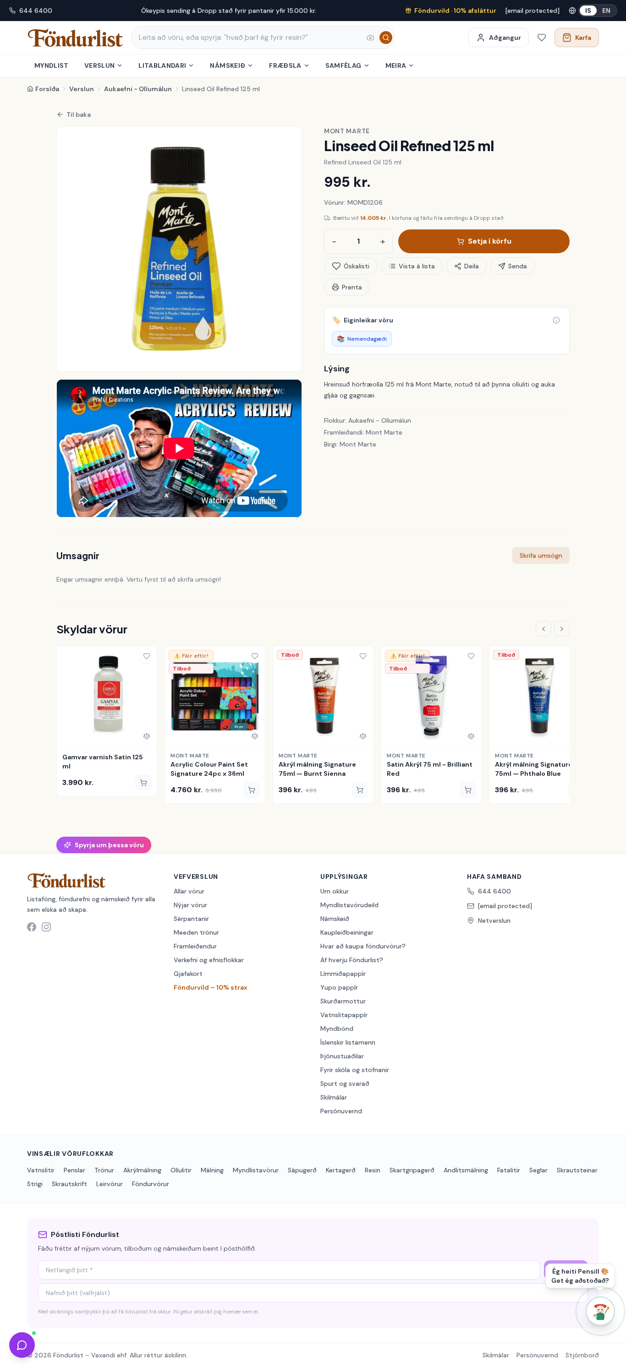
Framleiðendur (195, 946)
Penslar (74, 1170)
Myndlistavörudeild (349, 905)
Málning (212, 1170)
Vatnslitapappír (344, 1015)
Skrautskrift (69, 1184)
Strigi (35, 1184)
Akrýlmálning (142, 1170)
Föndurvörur (150, 1184)
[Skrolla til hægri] (562, 629)
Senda (517, 266)
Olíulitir (181, 1170)
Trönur (104, 1170)
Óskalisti (356, 266)
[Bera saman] (146, 736)
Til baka (78, 114)
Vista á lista (417, 266)
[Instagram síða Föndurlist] (46, 926)
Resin (372, 1170)
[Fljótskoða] (66, 736)
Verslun (99, 65)
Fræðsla (285, 65)
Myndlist (51, 65)
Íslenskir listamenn (347, 1042)
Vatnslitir (41, 1170)
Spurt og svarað (344, 1083)
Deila (471, 266)
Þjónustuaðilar (342, 1056)
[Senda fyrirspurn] (22, 1345)
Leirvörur (109, 1184)
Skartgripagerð (412, 1170)
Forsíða (47, 89)
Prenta (352, 287)
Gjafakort (188, 973)
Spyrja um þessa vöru (109, 845)
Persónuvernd (341, 1111)
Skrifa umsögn (541, 555)
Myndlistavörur (256, 1170)
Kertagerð (341, 1170)
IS (588, 10)
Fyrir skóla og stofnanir (354, 1070)
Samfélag (343, 65)
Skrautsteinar (577, 1170)
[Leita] (385, 37)
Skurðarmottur (343, 1001)
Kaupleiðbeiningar (346, 932)
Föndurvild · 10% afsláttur (455, 10)
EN (606, 10)
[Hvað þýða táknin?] (556, 320)
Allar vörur (189, 891)
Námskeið (227, 65)
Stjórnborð (582, 1355)
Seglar (538, 1170)
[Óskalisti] (542, 37)
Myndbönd (336, 1028)
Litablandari (162, 65)
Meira (395, 65)
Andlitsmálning (466, 1170)
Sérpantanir (191, 919)
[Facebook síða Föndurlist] (31, 926)
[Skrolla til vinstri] (543, 629)
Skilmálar (333, 1097)
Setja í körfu (489, 241)
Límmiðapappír (343, 973)
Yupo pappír (339, 987)
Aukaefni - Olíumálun (138, 89)
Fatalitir (508, 1170)
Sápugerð (302, 1170)
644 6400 (35, 10)
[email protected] (532, 10)
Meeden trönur (196, 932)
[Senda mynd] (370, 37)
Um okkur (334, 891)
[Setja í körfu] (143, 782)
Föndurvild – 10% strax (210, 987)
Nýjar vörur (190, 905)
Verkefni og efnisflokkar (209, 960)
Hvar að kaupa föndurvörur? (363, 946)
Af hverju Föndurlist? (351, 960)
